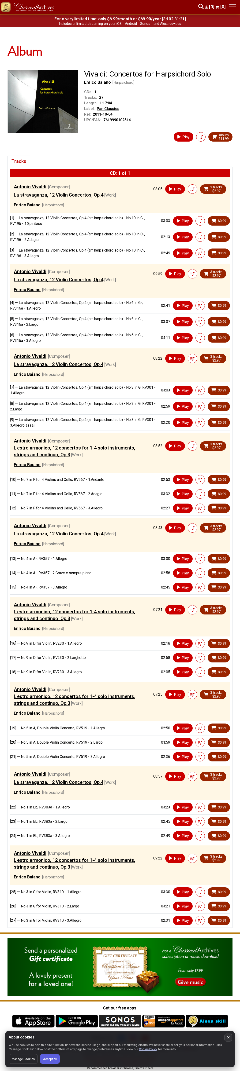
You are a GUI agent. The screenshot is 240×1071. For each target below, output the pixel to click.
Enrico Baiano (97, 82)
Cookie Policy (148, 1049)
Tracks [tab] (18, 161)
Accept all (50, 1059)
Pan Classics (108, 108)
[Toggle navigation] (232, 7)
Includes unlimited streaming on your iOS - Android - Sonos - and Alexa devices (120, 24)
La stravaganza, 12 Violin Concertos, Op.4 (58, 195)
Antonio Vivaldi (30, 187)
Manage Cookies (23, 1059)
